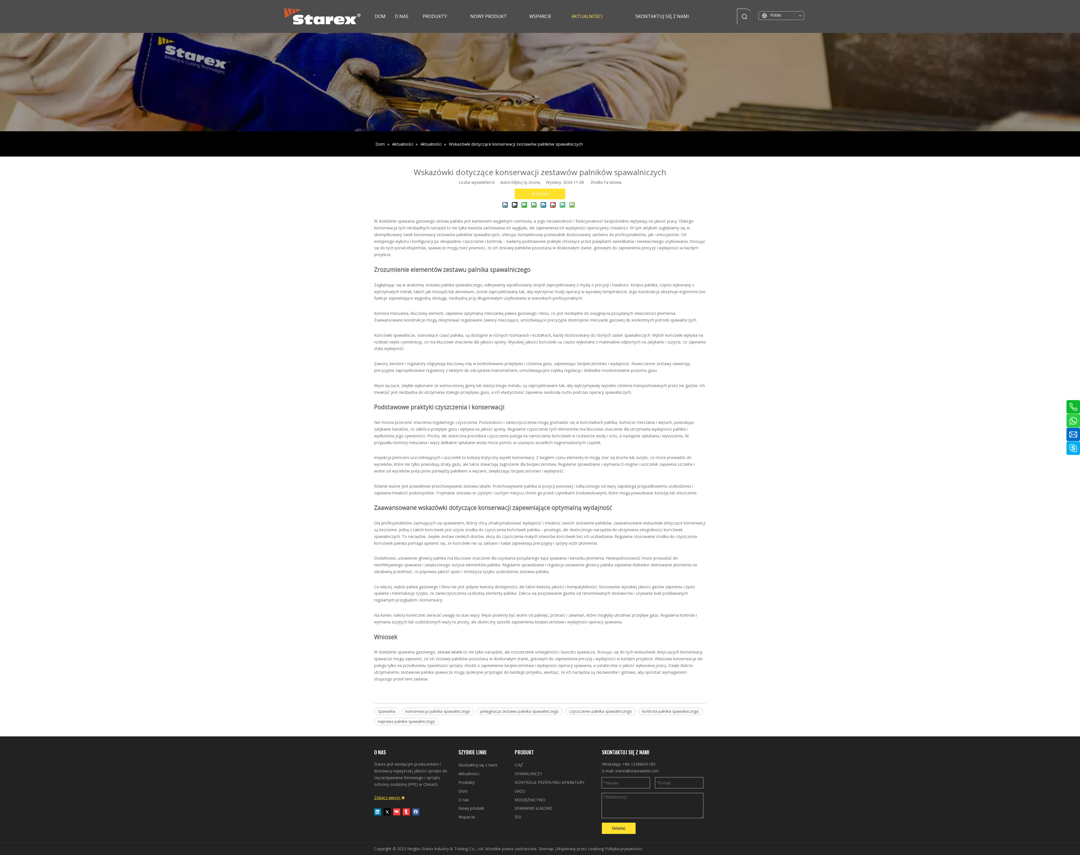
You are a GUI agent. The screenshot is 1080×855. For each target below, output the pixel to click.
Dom (463, 791)
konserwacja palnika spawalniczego (438, 711)
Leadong (596, 848)
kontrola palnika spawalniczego (670, 711)
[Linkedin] (377, 811)
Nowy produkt (471, 808)
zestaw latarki (450, 652)
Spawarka (386, 711)
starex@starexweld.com (637, 770)
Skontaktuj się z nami (477, 765)
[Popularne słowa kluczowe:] (745, 16)
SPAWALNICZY (528, 773)
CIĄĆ (519, 765)
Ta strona (612, 182)
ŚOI (518, 817)
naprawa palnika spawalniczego (406, 721)
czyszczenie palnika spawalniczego (600, 711)
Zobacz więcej (389, 797)
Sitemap (546, 848)
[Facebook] (415, 811)
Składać (619, 828)
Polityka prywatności (623, 848)
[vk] (396, 811)
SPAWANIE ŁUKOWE (533, 808)
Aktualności (468, 773)
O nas (463, 799)
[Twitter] (387, 811)
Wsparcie (466, 817)
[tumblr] (406, 811)
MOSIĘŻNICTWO (530, 799)
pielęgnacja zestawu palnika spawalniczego (519, 711)
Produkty (466, 782)
